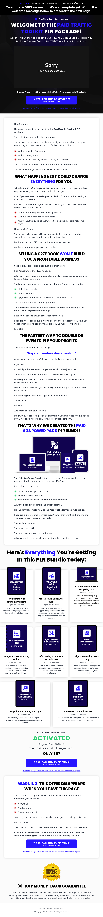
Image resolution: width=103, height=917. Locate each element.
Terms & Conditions (46, 909)
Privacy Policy (59, 909)
